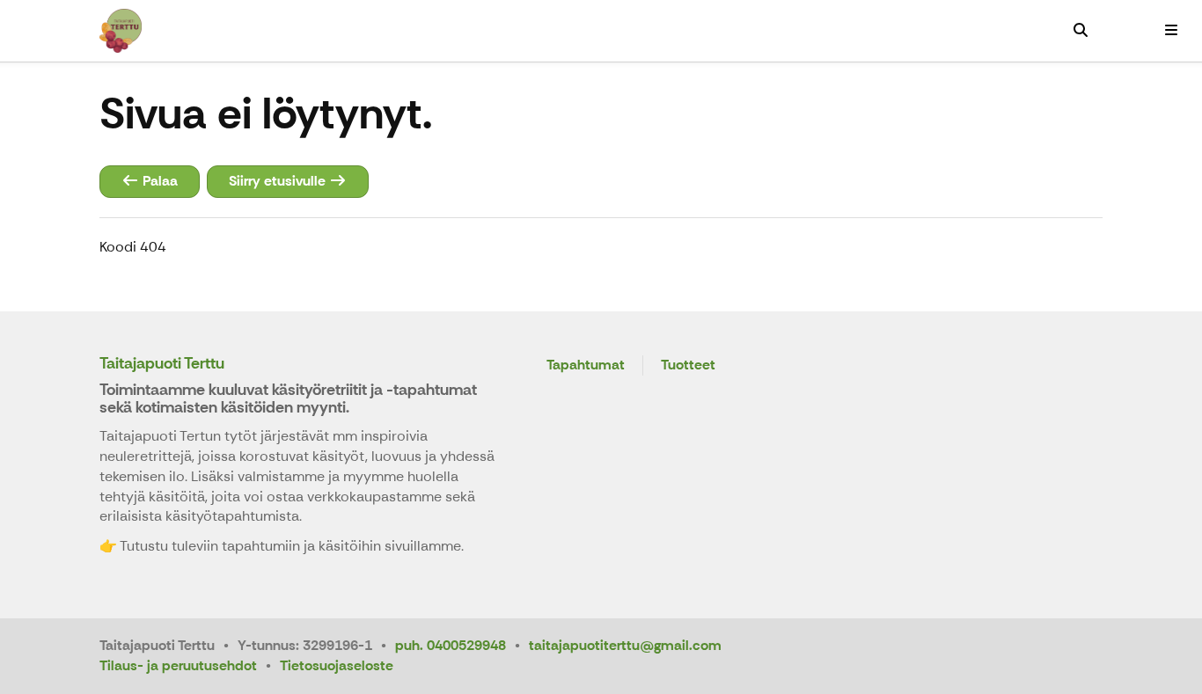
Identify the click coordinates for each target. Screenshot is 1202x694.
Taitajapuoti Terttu (161, 363)
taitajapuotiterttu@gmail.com (625, 645)
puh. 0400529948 (450, 645)
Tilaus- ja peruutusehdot (178, 665)
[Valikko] (1171, 31)
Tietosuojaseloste (336, 665)
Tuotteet (688, 365)
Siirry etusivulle (279, 181)
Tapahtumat (585, 365)
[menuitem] (1081, 31)
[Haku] (1081, 31)
